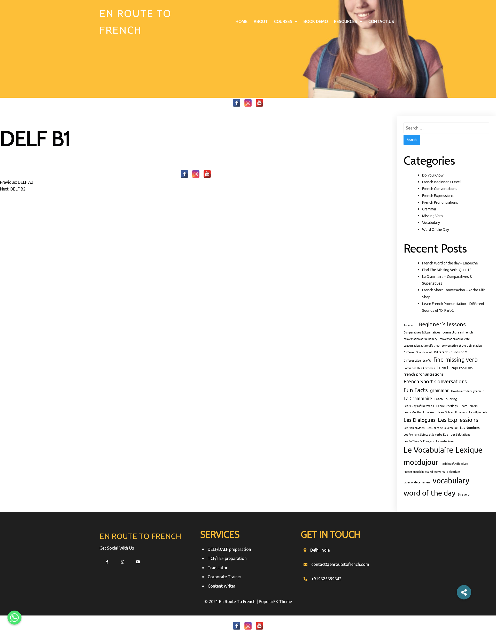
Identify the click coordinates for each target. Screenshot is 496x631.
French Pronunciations (440, 202)
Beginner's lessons (442, 324)
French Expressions (438, 196)
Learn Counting (446, 399)
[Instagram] (248, 103)
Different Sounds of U (417, 360)
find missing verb (455, 359)
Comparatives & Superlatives (422, 332)
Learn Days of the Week (419, 405)
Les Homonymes (414, 427)
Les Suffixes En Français (419, 441)
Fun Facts (416, 390)
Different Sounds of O (450, 352)
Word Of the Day (435, 229)
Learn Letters (468, 405)
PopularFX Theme (275, 601)
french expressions (455, 367)
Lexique (468, 450)
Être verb (463, 494)
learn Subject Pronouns (452, 412)
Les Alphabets (478, 412)
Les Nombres (470, 427)
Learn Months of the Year (420, 412)
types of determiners (417, 482)
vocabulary (451, 480)
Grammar (429, 209)
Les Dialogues (420, 420)
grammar (439, 390)
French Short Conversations (435, 381)
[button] (464, 592)
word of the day (429, 493)
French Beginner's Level (441, 182)
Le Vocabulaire (428, 450)
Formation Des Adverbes (419, 368)
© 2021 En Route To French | (231, 601)
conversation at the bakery (420, 338)
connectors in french (458, 332)
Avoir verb (410, 325)
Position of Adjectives (454, 463)
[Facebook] (237, 103)
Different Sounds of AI (418, 352)
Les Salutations (460, 434)
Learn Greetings (447, 405)
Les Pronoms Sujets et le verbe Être (426, 434)
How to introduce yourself (467, 391)
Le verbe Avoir (445, 441)
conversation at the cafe (454, 338)
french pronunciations (424, 374)
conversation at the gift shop (421, 345)
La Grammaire (418, 398)
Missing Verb (432, 216)
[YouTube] (259, 103)
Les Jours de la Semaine (442, 427)
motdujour (421, 462)
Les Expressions (458, 420)
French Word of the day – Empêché (450, 263)
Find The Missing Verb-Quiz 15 (446, 270)
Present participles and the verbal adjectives (432, 471)
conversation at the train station (462, 345)
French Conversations (439, 189)
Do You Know (433, 175)
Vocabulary (431, 223)
